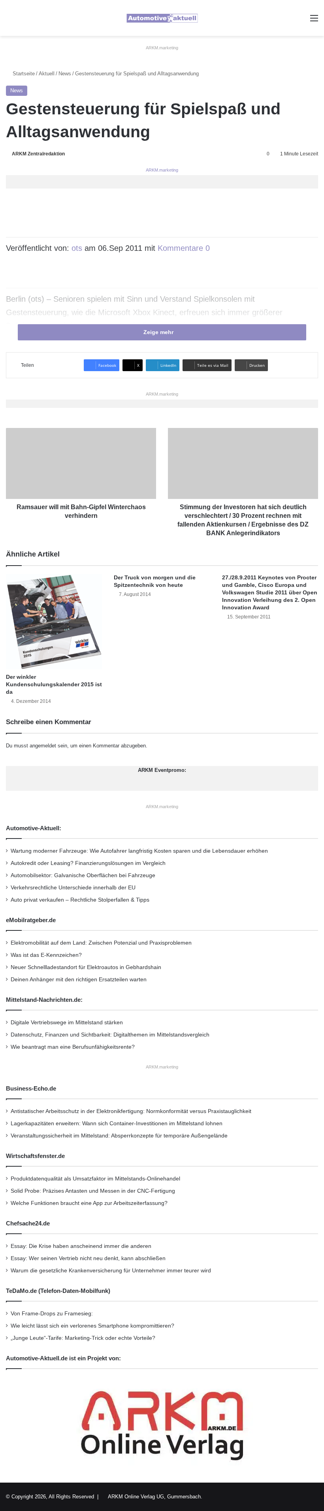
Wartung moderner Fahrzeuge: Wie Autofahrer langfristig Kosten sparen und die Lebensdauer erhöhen (139, 851)
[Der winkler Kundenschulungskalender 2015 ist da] (54, 621)
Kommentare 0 (184, 248)
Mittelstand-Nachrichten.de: (44, 999)
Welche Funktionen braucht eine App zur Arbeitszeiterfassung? (89, 1203)
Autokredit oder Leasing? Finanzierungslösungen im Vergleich (88, 863)
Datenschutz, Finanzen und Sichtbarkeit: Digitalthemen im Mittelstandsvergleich (110, 1035)
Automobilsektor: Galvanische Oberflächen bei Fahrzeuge (83, 875)
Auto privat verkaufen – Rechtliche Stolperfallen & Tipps (80, 900)
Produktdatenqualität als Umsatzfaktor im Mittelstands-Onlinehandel (95, 1179)
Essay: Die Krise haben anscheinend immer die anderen (81, 1246)
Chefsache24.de (28, 1223)
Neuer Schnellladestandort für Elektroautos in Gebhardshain (86, 967)
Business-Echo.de (31, 1088)
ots (77, 248)
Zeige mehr (159, 332)
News (64, 74)
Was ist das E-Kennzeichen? (46, 955)
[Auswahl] (314, 21)
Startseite (23, 74)
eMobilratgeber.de (31, 920)
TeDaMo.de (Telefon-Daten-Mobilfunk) (58, 1290)
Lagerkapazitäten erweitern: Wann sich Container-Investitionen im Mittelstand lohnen (116, 1123)
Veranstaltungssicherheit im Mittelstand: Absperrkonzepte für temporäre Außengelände (119, 1136)
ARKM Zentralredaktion (38, 154)
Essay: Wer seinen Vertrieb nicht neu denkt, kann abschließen (88, 1258)
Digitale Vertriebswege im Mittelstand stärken (67, 1022)
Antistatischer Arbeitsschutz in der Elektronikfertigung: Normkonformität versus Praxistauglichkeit (131, 1111)
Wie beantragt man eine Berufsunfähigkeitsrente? (73, 1047)
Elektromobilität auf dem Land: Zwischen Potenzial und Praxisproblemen (101, 943)
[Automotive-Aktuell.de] (162, 18)
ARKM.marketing (162, 47)
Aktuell (47, 74)
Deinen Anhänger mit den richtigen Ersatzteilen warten (79, 979)
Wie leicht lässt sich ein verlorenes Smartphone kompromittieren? (92, 1326)
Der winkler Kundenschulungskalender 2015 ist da (54, 684)
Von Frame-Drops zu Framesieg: (52, 1314)
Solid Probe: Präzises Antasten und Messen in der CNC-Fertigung (93, 1191)
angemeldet (43, 746)
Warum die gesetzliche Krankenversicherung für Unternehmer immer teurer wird (111, 1271)
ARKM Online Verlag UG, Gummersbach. (155, 1497)
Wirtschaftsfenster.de (35, 1155)
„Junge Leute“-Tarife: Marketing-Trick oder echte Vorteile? (83, 1338)
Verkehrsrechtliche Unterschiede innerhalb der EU (73, 888)
